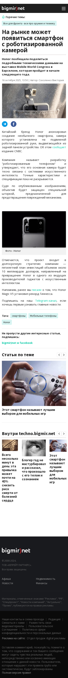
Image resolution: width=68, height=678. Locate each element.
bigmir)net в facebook (17, 343)
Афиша (6, 579)
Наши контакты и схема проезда (23, 619)
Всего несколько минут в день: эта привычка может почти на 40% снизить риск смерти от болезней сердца (10, 477)
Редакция (54, 619)
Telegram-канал (45, 300)
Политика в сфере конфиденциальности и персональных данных (31, 631)
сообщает (59, 147)
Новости (7, 583)
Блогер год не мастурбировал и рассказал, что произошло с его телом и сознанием (34, 469)
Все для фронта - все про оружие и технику (29, 23)
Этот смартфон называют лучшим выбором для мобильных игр (28, 411)
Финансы (41, 583)
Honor (6, 322)
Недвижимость (45, 579)
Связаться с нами (13, 622)
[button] (59, 355)
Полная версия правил (16, 672)
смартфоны (19, 315)
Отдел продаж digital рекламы (46, 638)
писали (36, 290)
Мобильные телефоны (43, 315)
